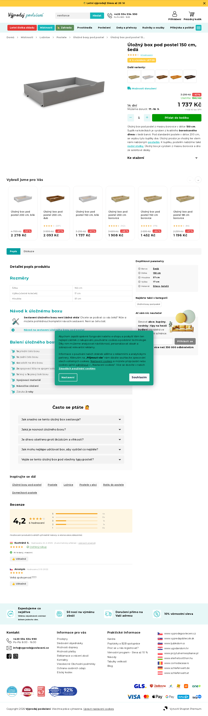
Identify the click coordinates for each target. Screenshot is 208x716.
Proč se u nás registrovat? (123, 648)
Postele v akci (88, 484)
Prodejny (62, 638)
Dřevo (156, 286)
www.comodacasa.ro (176, 663)
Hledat (97, 15)
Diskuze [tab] (29, 251)
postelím (154, 142)
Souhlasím (139, 377)
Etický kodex (64, 672)
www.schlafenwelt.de (177, 668)
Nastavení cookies (101, 361)
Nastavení (67, 377)
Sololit (165, 286)
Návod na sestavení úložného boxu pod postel (54, 329)
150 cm (157, 273)
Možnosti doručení (144, 88)
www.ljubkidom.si (174, 643)
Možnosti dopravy (67, 647)
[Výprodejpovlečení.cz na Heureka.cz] (12, 691)
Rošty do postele (113, 484)
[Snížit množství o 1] (130, 117)
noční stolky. (135, 146)
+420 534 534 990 (25, 638)
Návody (112, 657)
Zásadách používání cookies (77, 368)
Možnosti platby (66, 651)
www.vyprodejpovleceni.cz (180, 633)
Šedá (156, 268)
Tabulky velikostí (117, 661)
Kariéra (111, 638)
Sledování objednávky (70, 643)
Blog (110, 665)
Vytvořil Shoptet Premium (185, 708)
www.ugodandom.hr (176, 648)
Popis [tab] (13, 251)
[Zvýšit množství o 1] (147, 117)
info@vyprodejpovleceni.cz (31, 647)
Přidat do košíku (177, 117)
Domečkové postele (24, 492)
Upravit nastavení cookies (98, 708)
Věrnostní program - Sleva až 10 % (127, 652)
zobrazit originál (86, 543)
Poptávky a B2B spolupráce (123, 643)
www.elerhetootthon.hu (178, 658)
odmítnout (82, 365)
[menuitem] (22, 28)
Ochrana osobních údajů (71, 668)
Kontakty (62, 659)
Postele (52, 484)
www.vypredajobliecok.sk (179, 638)
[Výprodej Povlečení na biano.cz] (41, 691)
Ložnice (68, 484)
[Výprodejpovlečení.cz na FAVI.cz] (27, 691)
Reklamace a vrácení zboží (72, 655)
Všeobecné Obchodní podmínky (76, 664)
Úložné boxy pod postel (26, 484)
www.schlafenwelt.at (176, 673)
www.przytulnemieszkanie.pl (181, 653)
